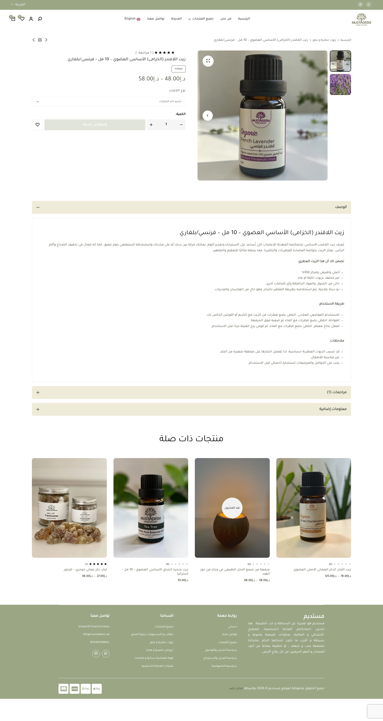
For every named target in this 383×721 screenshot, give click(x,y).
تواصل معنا (155, 19)
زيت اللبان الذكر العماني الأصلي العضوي (322, 570)
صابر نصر (236, 688)
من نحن (225, 19)
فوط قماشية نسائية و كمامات (153, 658)
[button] (22, 19)
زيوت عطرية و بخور (324, 40)
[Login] (31, 19)
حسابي (232, 626)
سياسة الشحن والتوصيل (221, 650)
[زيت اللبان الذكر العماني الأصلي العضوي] (313, 508)
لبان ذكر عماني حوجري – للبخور (85, 570)
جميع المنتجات (203, 19)
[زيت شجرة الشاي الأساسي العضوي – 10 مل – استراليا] (150, 508)
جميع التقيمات (227, 642)
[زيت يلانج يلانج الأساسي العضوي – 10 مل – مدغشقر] (46, 40)
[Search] (39, 19)
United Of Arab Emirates (93, 626)
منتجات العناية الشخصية (157, 666)
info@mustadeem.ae (96, 634)
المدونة (176, 19)
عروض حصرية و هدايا (159, 650)
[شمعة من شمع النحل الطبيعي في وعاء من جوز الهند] (232, 508)
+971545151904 (99, 642)
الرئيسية (244, 19)
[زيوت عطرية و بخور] (40, 40)
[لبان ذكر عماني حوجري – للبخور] (33, 40)
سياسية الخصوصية (224, 666)
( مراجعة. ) (144, 53)
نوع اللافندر (177, 91)
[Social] (105, 653)
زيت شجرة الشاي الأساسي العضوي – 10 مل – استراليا (155, 572)
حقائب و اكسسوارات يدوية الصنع (152, 634)
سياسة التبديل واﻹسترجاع (220, 658)
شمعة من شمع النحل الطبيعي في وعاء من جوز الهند (235, 572)
